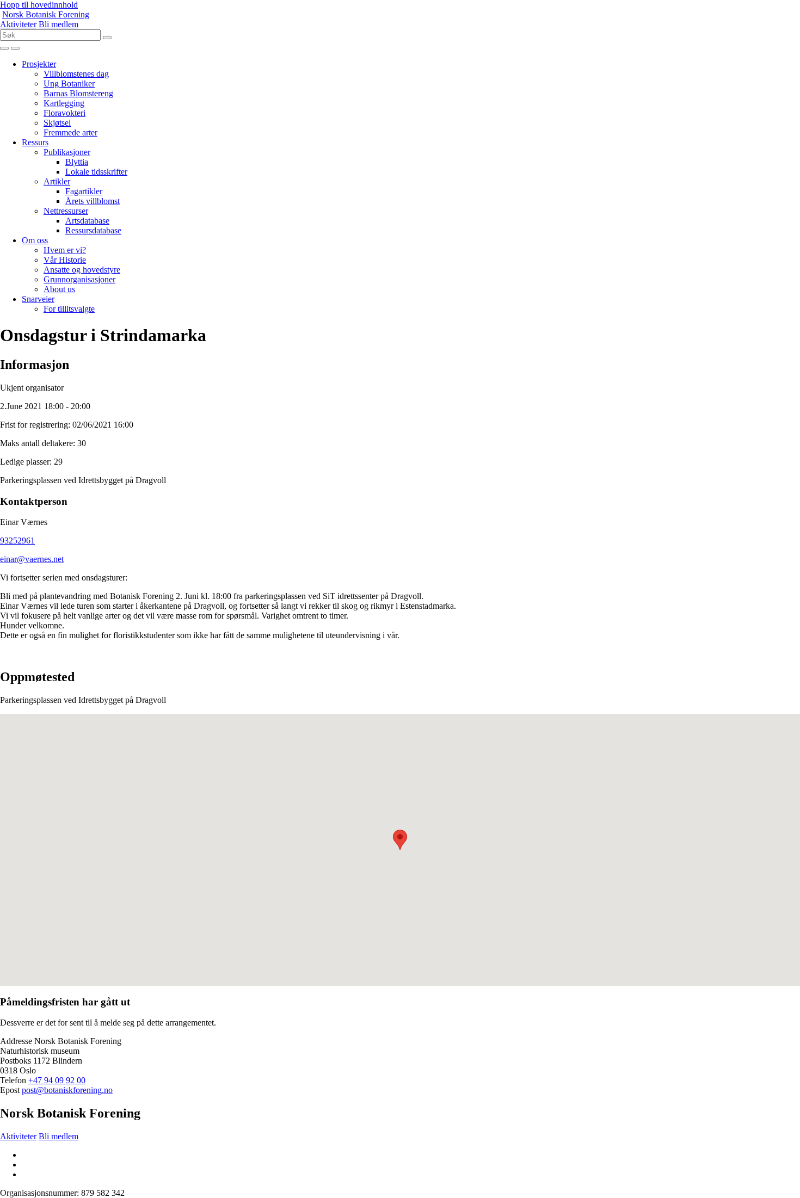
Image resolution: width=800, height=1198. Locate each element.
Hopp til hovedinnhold (39, 4)
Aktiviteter (18, 24)
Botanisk (45, 14)
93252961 (17, 540)
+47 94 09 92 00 (56, 1080)
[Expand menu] (4, 48)
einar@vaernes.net (32, 559)
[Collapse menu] (15, 48)
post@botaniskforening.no (67, 1090)
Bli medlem (58, 24)
